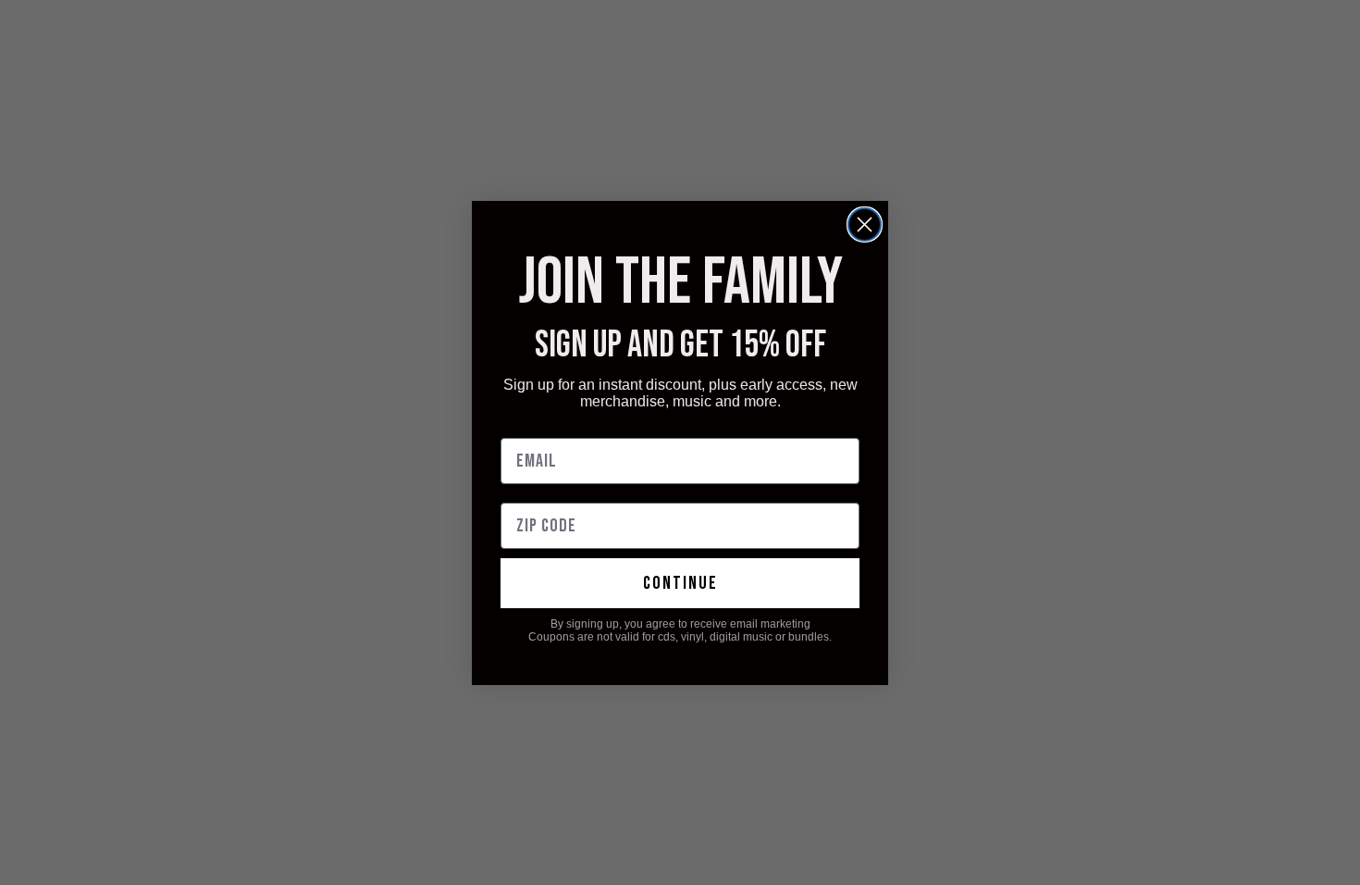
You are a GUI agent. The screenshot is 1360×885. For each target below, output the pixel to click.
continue (680, 583)
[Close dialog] (864, 224)
